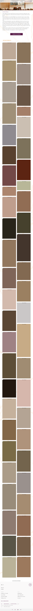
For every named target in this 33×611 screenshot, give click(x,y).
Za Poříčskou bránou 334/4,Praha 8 (8, 605)
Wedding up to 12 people (4, 593)
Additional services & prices (21, 596)
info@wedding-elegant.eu (7, 606)
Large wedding (3, 594)
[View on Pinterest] (9, 51)
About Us (2, 587)
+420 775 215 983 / (15, 603)
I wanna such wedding (16, 34)
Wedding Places (20, 593)
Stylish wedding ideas (20, 594)
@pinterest (7, 40)
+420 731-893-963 (27, 1)
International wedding (4, 596)
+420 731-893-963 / (7, 603)
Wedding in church (3, 598)
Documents (19, 598)
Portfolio (2, 589)
